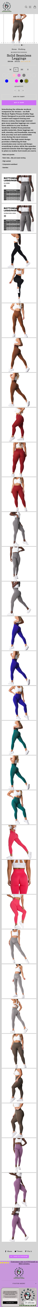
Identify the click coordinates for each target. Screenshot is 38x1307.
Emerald (4, 75)
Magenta (16, 81)
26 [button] (23, 45)
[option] (19, 29)
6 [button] (10, 42)
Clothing (21, 49)
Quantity (19, 86)
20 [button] (36, 42)
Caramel (11, 81)
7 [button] (12, 42)
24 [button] (19, 45)
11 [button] (20, 42)
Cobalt (34, 75)
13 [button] (23, 42)
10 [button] (18, 42)
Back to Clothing (20, 1256)
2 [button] (3, 42)
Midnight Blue (7, 81)
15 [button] (27, 42)
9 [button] (16, 42)
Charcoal (29, 75)
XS (22, 69)
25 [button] (21, 45)
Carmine (31, 81)
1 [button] (1, 42)
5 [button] (9, 42)
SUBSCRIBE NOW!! (10, 1302)
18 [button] (32, 42)
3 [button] (5, 42)
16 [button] (29, 42)
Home (14, 49)
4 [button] (7, 42)
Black (21, 81)
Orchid (19, 75)
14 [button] (25, 42)
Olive (26, 81)
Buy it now (19, 102)
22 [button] (16, 45)
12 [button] (21, 42)
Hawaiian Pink (14, 75)
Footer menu (19, 1283)
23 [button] (18, 45)
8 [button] (14, 42)
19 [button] (34, 42)
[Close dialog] (35, 1289)
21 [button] (14, 45)
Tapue (9, 75)
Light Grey (24, 75)
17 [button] (31, 42)
